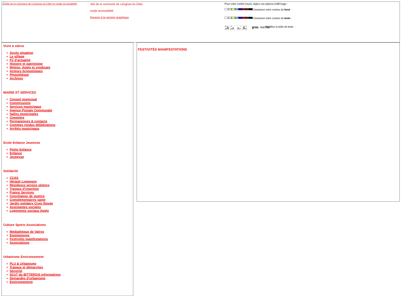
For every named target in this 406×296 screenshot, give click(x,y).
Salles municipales (24, 114)
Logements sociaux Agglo (29, 210)
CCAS (14, 178)
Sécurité (16, 271)
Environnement (21, 282)
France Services (22, 192)
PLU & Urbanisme (23, 263)
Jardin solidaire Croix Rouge (31, 203)
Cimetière (17, 117)
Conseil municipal (23, 99)
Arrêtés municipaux (24, 128)
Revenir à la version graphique (109, 17)
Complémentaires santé (28, 199)
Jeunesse (17, 157)
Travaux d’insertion (24, 189)
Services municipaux (25, 106)
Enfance (16, 153)
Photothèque (19, 74)
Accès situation (21, 52)
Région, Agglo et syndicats (30, 67)
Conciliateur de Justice (27, 196)
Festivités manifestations (29, 239)
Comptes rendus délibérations (32, 125)
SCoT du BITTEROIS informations (35, 274)
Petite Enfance (21, 149)
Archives (16, 78)
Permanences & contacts (28, 121)
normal (262, 26)
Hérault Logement (23, 181)
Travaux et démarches (26, 267)
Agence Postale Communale (31, 110)
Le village (17, 56)
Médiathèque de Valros (27, 231)
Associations (19, 242)
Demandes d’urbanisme (27, 278)
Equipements (19, 235)
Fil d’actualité (20, 60)
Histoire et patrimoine (26, 63)
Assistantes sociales (25, 207)
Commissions (20, 103)
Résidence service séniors (29, 185)
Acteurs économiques (26, 71)
